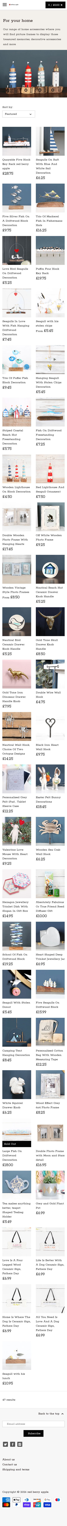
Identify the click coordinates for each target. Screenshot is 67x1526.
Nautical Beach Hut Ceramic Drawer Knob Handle (49, 592)
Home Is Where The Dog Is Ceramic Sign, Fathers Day (16, 1321)
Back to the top (49, 1413)
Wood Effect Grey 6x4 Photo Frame (48, 1105)
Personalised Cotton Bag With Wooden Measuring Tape (49, 1055)
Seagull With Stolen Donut (16, 1005)
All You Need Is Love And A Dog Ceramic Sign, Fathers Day (47, 1323)
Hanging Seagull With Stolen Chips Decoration (48, 382)
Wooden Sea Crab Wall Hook (48, 852)
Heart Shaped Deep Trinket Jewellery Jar (50, 957)
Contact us (9, 1464)
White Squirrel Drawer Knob (12, 1105)
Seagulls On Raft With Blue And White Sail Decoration (47, 166)
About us (8, 1459)
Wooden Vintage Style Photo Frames (15, 590)
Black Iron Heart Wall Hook (47, 747)
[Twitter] (5, 1444)
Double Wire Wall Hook (48, 695)
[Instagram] (19, 1444)
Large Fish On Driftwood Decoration (12, 1155)
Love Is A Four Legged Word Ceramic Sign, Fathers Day (12, 1267)
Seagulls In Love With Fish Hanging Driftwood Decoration (15, 328)
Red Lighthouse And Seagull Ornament (50, 489)
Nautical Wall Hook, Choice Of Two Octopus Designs (16, 749)
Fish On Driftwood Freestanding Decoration (49, 435)
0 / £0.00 (54, 5)
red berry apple (37, 1492)
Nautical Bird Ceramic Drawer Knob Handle (13, 644)
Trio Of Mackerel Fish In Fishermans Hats (49, 221)
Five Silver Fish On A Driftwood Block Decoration (15, 221)
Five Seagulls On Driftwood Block (47, 1005)
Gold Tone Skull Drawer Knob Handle (47, 644)
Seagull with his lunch (13, 1376)
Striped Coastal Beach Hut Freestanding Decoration (12, 437)
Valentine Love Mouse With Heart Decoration (15, 854)
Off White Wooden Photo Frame (49, 537)
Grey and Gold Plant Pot (50, 1206)
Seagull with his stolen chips (47, 323)
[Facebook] (12, 1444)
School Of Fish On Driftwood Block (14, 957)
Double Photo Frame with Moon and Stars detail (50, 1155)
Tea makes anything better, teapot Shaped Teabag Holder (16, 1210)
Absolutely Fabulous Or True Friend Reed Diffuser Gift (50, 907)
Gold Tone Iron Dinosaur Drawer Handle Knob (14, 697)
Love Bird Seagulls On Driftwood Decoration (15, 273)
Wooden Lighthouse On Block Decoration (16, 489)
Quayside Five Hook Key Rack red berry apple (16, 164)
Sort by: (7, 107)
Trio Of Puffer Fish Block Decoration (15, 380)
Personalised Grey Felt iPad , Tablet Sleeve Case (14, 802)
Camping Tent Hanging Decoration (16, 1053)
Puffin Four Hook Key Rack (47, 271)
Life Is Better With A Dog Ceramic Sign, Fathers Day (50, 1265)
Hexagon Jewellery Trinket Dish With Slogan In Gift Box (15, 907)
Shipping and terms (15, 1469)
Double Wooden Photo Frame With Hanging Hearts (15, 540)
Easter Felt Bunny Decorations (48, 799)
